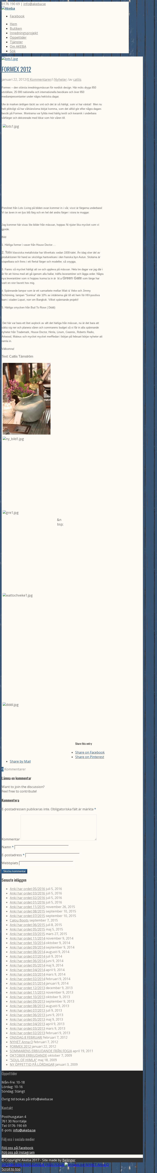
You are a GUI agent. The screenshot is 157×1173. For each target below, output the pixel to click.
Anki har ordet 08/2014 (27, 952)
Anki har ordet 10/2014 (27, 943)
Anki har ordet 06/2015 (27, 925)
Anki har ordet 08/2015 (27, 911)
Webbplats (10, 863)
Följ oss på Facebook (17, 1148)
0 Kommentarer (39, 79)
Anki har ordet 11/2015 (27, 907)
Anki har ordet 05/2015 (27, 929)
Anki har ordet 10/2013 (27, 997)
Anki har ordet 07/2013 (27, 1010)
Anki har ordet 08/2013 (27, 1006)
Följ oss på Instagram (18, 1152)
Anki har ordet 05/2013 (27, 1019)
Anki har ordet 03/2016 (27, 893)
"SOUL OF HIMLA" (23, 1060)
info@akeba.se (34, 4)
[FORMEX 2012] (10, 59)
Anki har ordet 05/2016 (27, 889)
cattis (77, 79)
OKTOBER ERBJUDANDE (28, 1055)
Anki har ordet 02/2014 (27, 979)
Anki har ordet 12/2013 (27, 988)
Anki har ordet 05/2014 (27, 965)
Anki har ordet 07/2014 (27, 956)
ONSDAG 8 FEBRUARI (26, 1037)
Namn (8, 847)
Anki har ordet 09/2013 (27, 1001)
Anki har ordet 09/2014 (27, 947)
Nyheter (60, 79)
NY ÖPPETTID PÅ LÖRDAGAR (32, 1064)
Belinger (68, 1160)
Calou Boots (19, 920)
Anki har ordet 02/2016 (27, 898)
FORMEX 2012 (16, 69)
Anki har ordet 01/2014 (27, 983)
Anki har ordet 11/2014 (27, 938)
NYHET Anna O (21, 1042)
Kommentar (11, 839)
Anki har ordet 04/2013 (27, 1024)
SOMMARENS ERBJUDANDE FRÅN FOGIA (41, 1051)
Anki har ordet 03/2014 (27, 974)
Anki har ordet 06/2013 (27, 1015)
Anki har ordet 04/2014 (27, 970)
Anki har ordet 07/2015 (27, 916)
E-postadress (13, 855)
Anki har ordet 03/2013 (27, 1028)
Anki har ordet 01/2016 (27, 902)
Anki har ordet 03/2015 (27, 934)
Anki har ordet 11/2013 (27, 992)
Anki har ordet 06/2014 (27, 961)
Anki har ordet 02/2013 (27, 1033)
